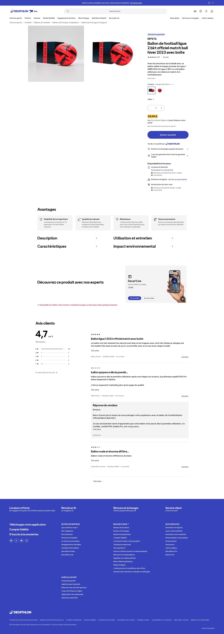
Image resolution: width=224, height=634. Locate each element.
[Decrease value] (150, 108)
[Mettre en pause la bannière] (209, 3)
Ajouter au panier (168, 135)
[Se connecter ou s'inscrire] (206, 11)
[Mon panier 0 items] (212, 11)
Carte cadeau (207, 18)
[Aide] (200, 11)
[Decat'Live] (156, 284)
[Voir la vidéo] (183, 299)
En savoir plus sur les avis (45, 372)
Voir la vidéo (134, 298)
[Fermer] (213, 3)
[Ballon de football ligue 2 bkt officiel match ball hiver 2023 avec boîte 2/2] (56, 54)
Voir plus (97, 429)
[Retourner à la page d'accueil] (23, 11)
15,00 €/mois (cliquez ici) (159, 120)
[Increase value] (161, 108)
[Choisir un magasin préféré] (195, 11)
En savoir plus (149, 298)
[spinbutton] (156, 108)
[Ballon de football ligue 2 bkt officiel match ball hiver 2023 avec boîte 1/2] (112, 54)
